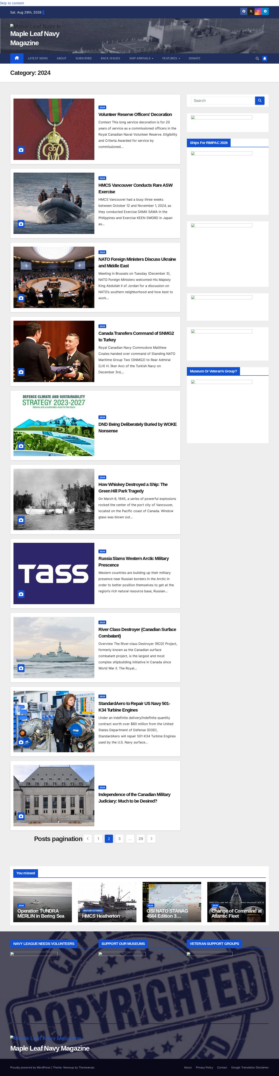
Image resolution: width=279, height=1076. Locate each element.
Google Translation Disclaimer (250, 1067)
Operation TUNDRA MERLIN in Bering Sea (40, 913)
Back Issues (110, 58)
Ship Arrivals (140, 58)
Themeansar (86, 1067)
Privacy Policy (204, 1067)
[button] (257, 58)
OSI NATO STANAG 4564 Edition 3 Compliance (167, 916)
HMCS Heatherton (101, 916)
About (62, 58)
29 (140, 839)
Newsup (68, 1067)
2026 (21, 905)
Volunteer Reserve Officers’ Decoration (135, 114)
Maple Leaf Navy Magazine (49, 1048)
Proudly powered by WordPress (30, 1067)
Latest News (38, 58)
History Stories (92, 910)
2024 (102, 107)
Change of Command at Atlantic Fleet (236, 913)
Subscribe (84, 58)
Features (170, 58)
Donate (194, 58)
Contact (222, 1067)
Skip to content (12, 3)
